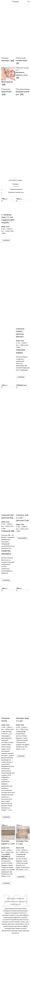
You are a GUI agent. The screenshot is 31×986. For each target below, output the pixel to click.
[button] (6, 240)
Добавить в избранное (3, 236)
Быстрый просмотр (3, 244)
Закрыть (5, 198)
